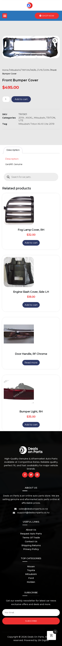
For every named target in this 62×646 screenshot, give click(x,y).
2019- (46, 70)
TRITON (25, 70)
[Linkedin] (37, 474)
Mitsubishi (15, 70)
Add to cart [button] (31, 242)
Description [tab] (13, 149)
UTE (40, 70)
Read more (31, 362)
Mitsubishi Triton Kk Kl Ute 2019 (36, 123)
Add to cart (21, 99)
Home (5, 70)
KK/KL (34, 70)
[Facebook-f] (25, 474)
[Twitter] (31, 474)
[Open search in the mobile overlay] (31, 177)
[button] (4, 15)
